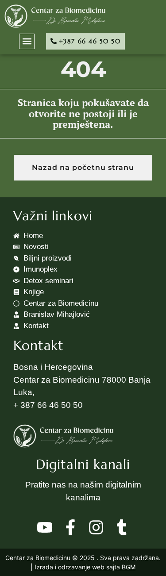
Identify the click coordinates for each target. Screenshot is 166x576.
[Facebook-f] (70, 527)
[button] (27, 41)
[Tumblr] (122, 527)
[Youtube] (45, 527)
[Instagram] (96, 527)
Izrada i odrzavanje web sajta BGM (85, 567)
